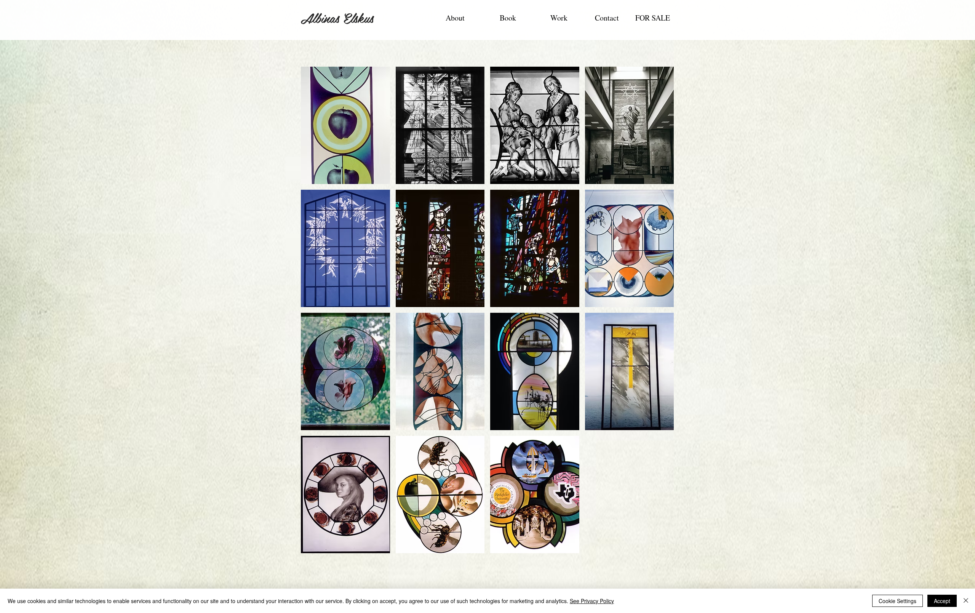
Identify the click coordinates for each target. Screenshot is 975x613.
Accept (942, 601)
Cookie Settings (897, 601)
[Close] (965, 601)
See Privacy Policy (592, 601)
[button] (345, 125)
